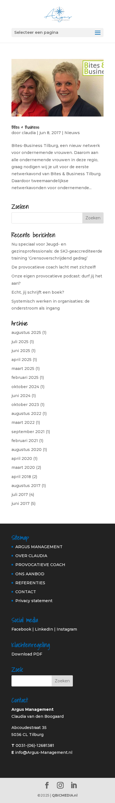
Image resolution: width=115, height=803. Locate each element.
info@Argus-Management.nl (43, 752)
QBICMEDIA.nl (65, 795)
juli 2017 (19, 494)
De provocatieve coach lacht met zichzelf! (53, 267)
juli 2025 (19, 341)
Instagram (67, 629)
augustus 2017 (25, 485)
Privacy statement (33, 600)
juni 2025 (20, 350)
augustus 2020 (26, 449)
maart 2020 (23, 467)
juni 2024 (20, 395)
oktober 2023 (25, 404)
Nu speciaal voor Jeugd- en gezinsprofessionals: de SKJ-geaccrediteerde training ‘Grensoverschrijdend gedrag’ (56, 251)
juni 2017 (20, 503)
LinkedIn (44, 629)
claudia (29, 132)
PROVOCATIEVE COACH (40, 564)
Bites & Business (25, 127)
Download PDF (26, 654)
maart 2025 (22, 368)
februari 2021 (24, 440)
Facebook (21, 629)
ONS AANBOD (29, 573)
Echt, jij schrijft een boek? (37, 292)
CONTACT (25, 591)
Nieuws (72, 132)
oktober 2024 (25, 386)
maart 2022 (23, 422)
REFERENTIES (30, 582)
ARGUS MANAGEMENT (39, 546)
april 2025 (21, 359)
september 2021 (28, 431)
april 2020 (21, 458)
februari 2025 (25, 377)
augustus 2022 (26, 413)
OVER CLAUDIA (31, 555)
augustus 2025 (26, 332)
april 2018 (21, 476)
